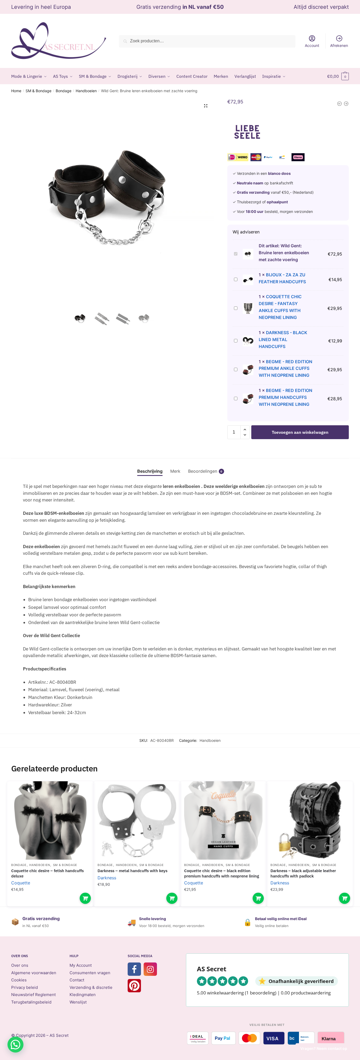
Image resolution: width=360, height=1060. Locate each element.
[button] (205, 106)
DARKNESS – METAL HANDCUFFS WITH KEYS (132, 870)
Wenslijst (78, 1002)
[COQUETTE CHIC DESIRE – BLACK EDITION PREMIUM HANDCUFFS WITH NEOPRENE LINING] (223, 820)
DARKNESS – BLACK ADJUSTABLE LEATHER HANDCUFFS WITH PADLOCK (303, 873)
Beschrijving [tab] (150, 471)
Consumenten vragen (90, 972)
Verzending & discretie (91, 987)
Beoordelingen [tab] (202, 471)
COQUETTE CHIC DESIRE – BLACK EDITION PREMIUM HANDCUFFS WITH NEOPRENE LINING (221, 873)
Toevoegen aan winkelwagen (300, 432)
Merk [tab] (175, 471)
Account (312, 45)
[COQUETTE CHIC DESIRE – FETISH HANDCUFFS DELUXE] (50, 820)
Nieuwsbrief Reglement (33, 994)
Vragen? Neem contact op (323, 1048)
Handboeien (86, 90)
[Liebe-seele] (247, 132)
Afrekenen (339, 45)
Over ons (19, 965)
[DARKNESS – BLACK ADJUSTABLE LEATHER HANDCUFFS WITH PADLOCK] (309, 820)
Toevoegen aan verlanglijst (80, 793)
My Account (81, 965)
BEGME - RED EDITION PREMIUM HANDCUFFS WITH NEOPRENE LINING (285, 397)
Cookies (19, 979)
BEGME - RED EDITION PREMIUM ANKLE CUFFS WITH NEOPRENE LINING (285, 368)
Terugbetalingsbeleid (31, 1002)
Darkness (107, 877)
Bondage (63, 90)
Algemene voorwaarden (33, 972)
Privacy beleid (24, 987)
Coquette (20, 882)
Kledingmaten (83, 994)
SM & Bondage (38, 90)
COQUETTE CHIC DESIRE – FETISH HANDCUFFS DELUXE (47, 873)
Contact (77, 979)
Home (16, 90)
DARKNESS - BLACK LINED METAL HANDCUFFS (283, 339)
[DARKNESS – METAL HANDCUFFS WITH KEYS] (137, 820)
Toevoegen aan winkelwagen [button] (85, 898)
